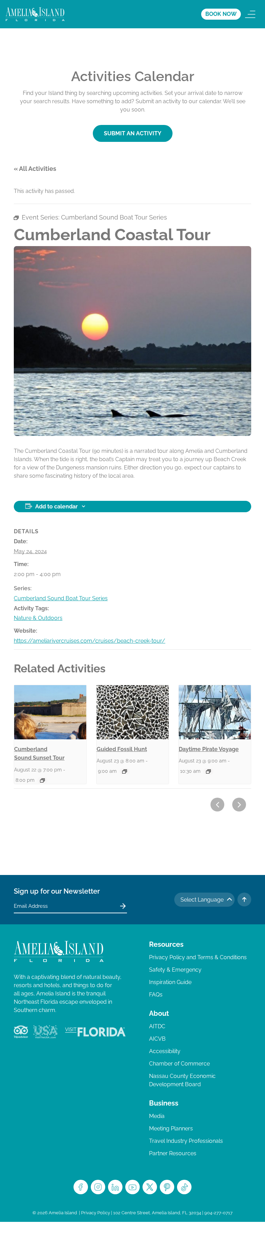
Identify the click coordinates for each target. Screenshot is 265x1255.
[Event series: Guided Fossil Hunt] (124, 771)
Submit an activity (132, 133)
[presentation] (50, 712)
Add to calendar (56, 506)
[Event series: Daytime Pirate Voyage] (208, 771)
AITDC (157, 1026)
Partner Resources (172, 1153)
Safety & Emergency (175, 969)
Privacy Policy (95, 1212)
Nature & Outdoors (38, 618)
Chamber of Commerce (179, 1063)
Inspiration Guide (170, 982)
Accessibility (164, 1051)
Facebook (80, 1187)
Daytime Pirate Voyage (209, 749)
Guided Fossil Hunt (122, 749)
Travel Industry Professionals (186, 1141)
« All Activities (35, 168)
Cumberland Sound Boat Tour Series (61, 598)
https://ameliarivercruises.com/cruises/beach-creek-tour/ (89, 641)
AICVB (157, 1038)
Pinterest (167, 1187)
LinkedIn (115, 1187)
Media (157, 1116)
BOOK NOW (221, 14)
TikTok (184, 1187)
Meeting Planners (171, 1128)
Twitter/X (150, 1187)
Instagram (98, 1187)
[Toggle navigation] (250, 14)
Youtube (132, 1187)
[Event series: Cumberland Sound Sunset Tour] (42, 780)
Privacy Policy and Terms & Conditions (198, 957)
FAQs (156, 994)
